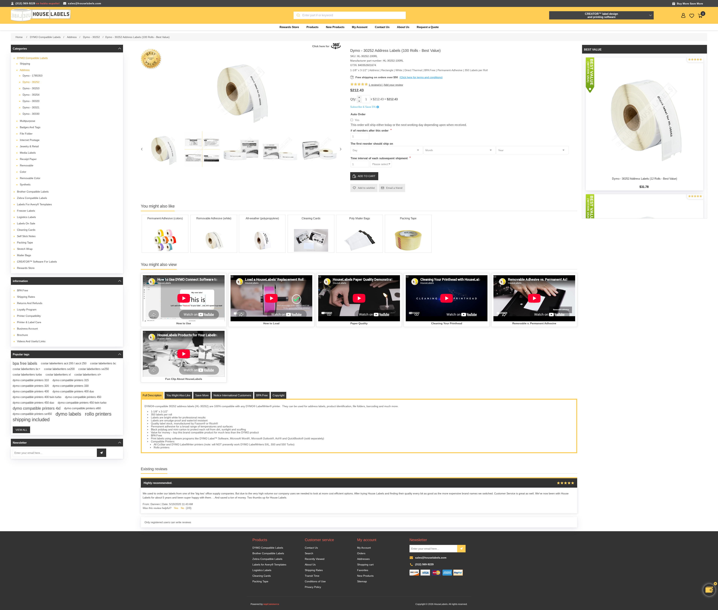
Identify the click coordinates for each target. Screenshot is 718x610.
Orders (361, 553)
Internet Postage (29, 139)
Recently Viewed (314, 558)
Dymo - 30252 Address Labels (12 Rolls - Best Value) (644, 178)
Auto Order (358, 114)
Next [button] (341, 149)
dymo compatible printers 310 (31, 380)
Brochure (22, 334)
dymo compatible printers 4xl (36, 408)
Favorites (362, 570)
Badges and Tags (30, 127)
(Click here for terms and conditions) (421, 77)
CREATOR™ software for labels (37, 261)
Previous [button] (142, 149)
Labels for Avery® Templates (34, 204)
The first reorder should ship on (372, 143)
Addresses (363, 558)
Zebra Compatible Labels (32, 197)
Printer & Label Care (29, 322)
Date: (165, 504)
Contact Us (311, 547)
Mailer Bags (24, 255)
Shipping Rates (26, 296)
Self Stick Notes (26, 236)
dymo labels (68, 414)
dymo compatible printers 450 (83, 397)
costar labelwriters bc (103, 363)
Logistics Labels (26, 217)
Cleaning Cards (26, 229)
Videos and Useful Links (31, 341)
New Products (365, 575)
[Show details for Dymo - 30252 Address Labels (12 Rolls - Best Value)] (644, 116)
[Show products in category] (165, 240)
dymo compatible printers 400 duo (73, 391)
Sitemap (362, 581)
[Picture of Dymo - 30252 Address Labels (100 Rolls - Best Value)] (163, 149)
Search (309, 553)
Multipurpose (27, 120)
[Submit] (298, 15)
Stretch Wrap (25, 248)
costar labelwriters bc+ (26, 368)
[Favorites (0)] (691, 15)
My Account (364, 547)
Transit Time (312, 575)
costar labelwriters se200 (59, 368)
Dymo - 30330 (31, 113)
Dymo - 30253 (31, 88)
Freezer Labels (26, 210)
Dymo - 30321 (31, 107)
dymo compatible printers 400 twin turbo (37, 397)
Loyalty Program (26, 309)
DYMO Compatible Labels (32, 58)
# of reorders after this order (370, 130)
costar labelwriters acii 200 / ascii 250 (63, 363)
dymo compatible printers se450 (32, 413)
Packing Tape (25, 242)
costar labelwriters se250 (93, 368)
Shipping (25, 63)
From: (146, 504)
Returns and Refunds (29, 303)
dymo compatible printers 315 (71, 380)
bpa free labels (25, 363)
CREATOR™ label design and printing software (601, 15)
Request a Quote (428, 27)
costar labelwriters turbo (27, 374)
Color (23, 171)
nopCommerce (271, 604)
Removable (26, 165)
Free (22, 290)
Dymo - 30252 (31, 81)
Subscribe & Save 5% (363, 107)
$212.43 (378, 99)
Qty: (353, 99)
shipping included (31, 419)
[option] (163, 149)
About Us (310, 564)
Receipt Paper (28, 159)
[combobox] (350, 15)
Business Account (27, 328)
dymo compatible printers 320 (31, 385)
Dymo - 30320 (31, 101)
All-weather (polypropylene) (262, 218)
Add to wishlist (366, 187)
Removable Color (30, 178)
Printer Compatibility (29, 315)
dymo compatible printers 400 (31, 391)
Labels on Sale (26, 223)
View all (21, 429)
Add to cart (366, 176)
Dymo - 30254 (31, 94)
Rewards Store (26, 267)
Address (25, 69)
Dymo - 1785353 (32, 75)
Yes (357, 120)
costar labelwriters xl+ (87, 374)
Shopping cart (365, 564)
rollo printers (98, 414)
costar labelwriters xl (58, 374)
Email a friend (394, 187)
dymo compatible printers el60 (82, 408)
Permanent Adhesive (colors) (165, 218)
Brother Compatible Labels (33, 191)
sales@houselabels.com (84, 3)
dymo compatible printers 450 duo (33, 402)
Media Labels (28, 152)
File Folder (26, 133)
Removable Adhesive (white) (213, 218)
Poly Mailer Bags (359, 218)
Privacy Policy (313, 586)
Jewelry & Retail (29, 146)
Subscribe (461, 548)
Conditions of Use (315, 581)
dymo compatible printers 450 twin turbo (82, 402)
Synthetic (25, 184)
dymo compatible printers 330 (71, 385)
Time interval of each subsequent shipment (380, 158)
